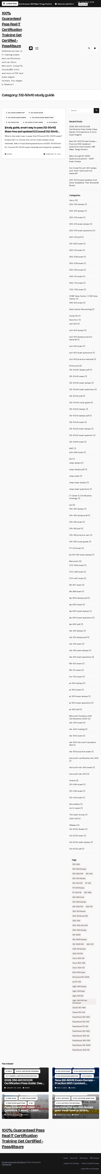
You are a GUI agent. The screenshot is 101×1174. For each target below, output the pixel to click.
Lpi (70, 505)
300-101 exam (75, 250)
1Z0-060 (76, 864)
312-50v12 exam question (81, 435)
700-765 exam (76, 289)
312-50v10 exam (37, 113)
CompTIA (73, 316)
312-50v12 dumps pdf (79, 415)
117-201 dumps (78, 888)
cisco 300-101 (78, 958)
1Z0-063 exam (76, 791)
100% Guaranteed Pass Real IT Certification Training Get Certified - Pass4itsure (12, 29)
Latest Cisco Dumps (71, 1163)
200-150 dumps (76, 204)
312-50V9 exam (76, 442)
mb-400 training (77, 729)
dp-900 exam (75, 604)
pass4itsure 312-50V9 (81, 1045)
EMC (71, 448)
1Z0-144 (89, 874)
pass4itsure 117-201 (80, 1026)
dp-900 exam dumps (79, 611)
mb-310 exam (75, 644)
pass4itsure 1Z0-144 (81, 1022)
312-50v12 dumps (77, 409)
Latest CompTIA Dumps (90, 1163)
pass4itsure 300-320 (81, 1040)
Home (66, 1158)
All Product (84, 1158)
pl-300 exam (75, 689)
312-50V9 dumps (80, 939)
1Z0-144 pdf (77, 883)
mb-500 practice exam (80, 751)
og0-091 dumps (79, 986)
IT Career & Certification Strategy (22, 1076)
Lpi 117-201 (77, 982)
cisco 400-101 (78, 968)
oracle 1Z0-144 (79, 1012)
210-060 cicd (78, 897)
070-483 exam (76, 571)
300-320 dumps (79, 930)
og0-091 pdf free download (80, 1001)
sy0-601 (73, 323)
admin (9, 154)
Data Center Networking (80, 309)
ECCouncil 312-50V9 (81, 977)
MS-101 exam (75, 670)
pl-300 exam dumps (78, 696)
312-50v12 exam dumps (80, 428)
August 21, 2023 (64, 1115)
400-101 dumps (79, 949)
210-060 (87, 892)
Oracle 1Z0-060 (79, 1007)
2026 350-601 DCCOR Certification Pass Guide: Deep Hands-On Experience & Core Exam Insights (83, 130)
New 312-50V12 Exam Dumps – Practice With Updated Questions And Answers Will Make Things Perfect (83, 145)
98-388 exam (75, 591)
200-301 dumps (76, 211)
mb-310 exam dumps (78, 650)
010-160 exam (75, 522)
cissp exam (74, 476)
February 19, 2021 (53, 154)
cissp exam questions (79, 489)
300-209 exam (76, 263)
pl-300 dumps (76, 683)
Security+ (73, 320)
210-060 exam (76, 243)
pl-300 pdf (74, 709)
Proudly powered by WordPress (14, 1162)
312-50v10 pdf (13, 122)
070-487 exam (76, 578)
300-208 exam (76, 256)
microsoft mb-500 (78, 774)
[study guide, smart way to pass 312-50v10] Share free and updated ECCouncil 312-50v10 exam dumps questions (31, 131)
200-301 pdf (75, 237)
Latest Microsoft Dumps (90, 1169)
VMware (73, 825)
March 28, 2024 (13, 1115)
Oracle (72, 780)
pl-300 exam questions (80, 703)
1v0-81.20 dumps (77, 829)
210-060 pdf (78, 906)
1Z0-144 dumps (79, 878)
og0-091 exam (79, 991)
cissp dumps (75, 463)
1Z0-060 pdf (78, 874)
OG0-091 (73, 818)
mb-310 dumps (76, 630)
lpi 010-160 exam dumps (80, 554)
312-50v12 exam (76, 422)
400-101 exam (75, 276)
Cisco (71, 200)
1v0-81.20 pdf (75, 848)
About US (73, 1158)
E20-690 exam (79, 972)
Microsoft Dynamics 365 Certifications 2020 (80, 717)
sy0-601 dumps (76, 330)
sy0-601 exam (75, 346)
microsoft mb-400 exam (80, 767)
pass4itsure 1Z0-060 (81, 1017)
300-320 (76, 921)
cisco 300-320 (79, 963)
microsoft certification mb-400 (84, 758)
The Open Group (77, 814)
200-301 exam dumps (79, 224)
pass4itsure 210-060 (81, 1031)
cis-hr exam (74, 808)
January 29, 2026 (14, 1088)
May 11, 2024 (62, 1088)
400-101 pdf (78, 953)
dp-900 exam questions (80, 617)
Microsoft (73, 561)
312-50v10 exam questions (42, 118)
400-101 (89, 944)
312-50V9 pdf (78, 944)
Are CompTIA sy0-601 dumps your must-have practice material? (83, 171)
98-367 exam (75, 585)
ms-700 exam (75, 676)
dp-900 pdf (74, 624)
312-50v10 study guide (34, 122)
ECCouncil (53, 122)
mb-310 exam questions (80, 657)
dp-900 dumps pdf (78, 598)
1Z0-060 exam (76, 784)
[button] (89, 48)
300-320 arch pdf (80, 925)
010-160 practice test (79, 535)
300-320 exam (76, 270)
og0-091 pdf (78, 996)
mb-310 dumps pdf (78, 637)
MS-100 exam (75, 663)
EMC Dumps (94, 1158)
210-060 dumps (79, 902)
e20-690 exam (76, 452)
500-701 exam (76, 283)
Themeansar (6, 1164)
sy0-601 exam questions (80, 352)
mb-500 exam (76, 735)
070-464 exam (76, 565)
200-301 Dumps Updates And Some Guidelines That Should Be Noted (84, 183)
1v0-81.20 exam (76, 835)
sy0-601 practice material (81, 359)
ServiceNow (74, 804)
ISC (70, 459)
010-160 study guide (78, 541)
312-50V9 (76, 935)
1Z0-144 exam (75, 797)
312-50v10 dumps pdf (16, 113)
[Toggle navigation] (37, 48)
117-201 (88, 883)
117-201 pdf (77, 892)
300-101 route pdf (80, 916)
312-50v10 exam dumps (17, 118)
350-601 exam (76, 302)
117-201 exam (75, 548)
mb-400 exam (76, 722)
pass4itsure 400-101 (81, 1050)
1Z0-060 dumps (79, 869)
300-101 (89, 906)
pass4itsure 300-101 (81, 1036)
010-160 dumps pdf (78, 515)
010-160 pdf (75, 528)
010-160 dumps (76, 509)
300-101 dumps (79, 911)
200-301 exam (76, 217)
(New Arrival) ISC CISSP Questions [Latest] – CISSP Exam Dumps (81, 159)
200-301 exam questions (80, 230)
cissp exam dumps (77, 482)
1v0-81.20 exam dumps (79, 842)
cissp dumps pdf (76, 469)
